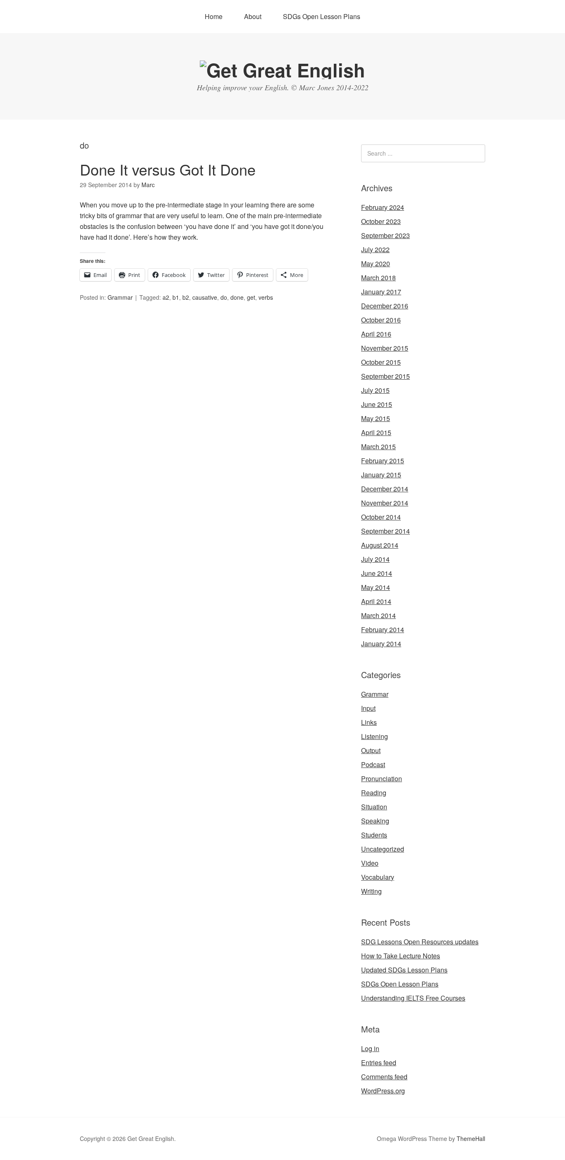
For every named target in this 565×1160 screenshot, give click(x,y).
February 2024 (382, 207)
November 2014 (384, 503)
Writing (371, 891)
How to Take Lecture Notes (400, 955)
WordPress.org (383, 1090)
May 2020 (375, 263)
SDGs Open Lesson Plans (321, 16)
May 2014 (375, 587)
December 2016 (384, 305)
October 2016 (381, 320)
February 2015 (382, 460)
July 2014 (375, 559)
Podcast (373, 764)
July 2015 (375, 390)
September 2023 (385, 235)
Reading (373, 792)
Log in (370, 1048)
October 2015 (381, 362)
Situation (374, 806)
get (251, 297)
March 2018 (378, 277)
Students (374, 835)
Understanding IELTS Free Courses (413, 998)
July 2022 (375, 249)
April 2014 (376, 601)
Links (369, 722)
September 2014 (385, 531)
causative (204, 297)
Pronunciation (381, 778)
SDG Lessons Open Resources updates (420, 941)
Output (371, 750)
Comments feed (384, 1076)
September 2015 (385, 376)
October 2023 (381, 221)
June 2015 (376, 404)
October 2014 (381, 517)
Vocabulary (377, 877)
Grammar (120, 297)
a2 (166, 297)
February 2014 (382, 629)
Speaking (375, 820)
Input (368, 708)
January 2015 (381, 474)
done (237, 297)
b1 (175, 297)
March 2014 (378, 615)
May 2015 (375, 418)
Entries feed (378, 1062)
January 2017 (381, 291)
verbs (266, 297)
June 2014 (376, 573)
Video (369, 863)
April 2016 (376, 334)
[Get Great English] (282, 69)
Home (214, 16)
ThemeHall (471, 1138)
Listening (374, 736)
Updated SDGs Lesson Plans (404, 970)
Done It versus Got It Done (168, 169)
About (252, 16)
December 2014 (384, 488)
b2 (185, 297)
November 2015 (384, 348)
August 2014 (379, 545)
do (223, 297)
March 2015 (378, 446)
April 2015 (376, 432)
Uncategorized (382, 849)
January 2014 (381, 643)
